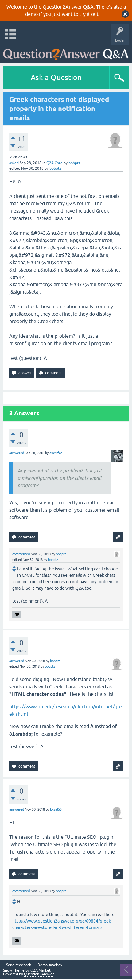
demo (31, 14)
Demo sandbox (49, 965)
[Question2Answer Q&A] (66, 52)
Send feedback (18, 965)
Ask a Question (56, 77)
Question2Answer (39, 974)
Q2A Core (54, 163)
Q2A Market (40, 970)
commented (21, 554)
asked (14, 163)
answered (16, 453)
